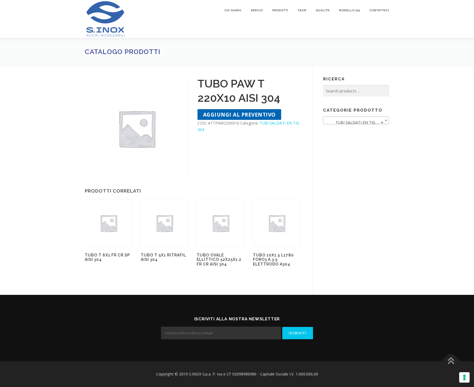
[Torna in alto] (451, 361)
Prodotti (280, 10)
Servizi (257, 10)
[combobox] (356, 120)
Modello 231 (349, 10)
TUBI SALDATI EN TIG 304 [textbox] (354, 122)
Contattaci (379, 10)
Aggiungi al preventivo (239, 114)
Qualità (323, 10)
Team (302, 10)
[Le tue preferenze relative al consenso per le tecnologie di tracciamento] (464, 377)
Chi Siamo (232, 10)
